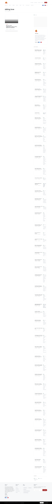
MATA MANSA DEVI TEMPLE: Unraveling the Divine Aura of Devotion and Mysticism (38, 449)
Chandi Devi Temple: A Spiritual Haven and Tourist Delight (38, 357)
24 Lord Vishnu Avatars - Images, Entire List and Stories (38, 191)
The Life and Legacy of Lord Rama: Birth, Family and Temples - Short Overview (38, 431)
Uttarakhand (25, 487)
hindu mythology (26, 492)
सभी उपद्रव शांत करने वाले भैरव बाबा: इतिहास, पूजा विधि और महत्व (38, 304)
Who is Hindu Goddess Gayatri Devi (38, 328)
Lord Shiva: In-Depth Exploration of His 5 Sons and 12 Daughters (38, 312)
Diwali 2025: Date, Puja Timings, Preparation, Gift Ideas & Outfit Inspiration (38, 80)
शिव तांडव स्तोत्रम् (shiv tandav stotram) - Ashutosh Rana (38, 50)
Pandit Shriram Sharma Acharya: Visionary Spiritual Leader (38, 411)
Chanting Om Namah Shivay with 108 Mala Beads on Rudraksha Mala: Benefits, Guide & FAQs (38, 275)
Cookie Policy (22, 502)
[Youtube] (45, 5)
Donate (46, 2)
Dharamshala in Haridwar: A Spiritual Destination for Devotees (38, 199)
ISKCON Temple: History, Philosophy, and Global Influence (38, 321)
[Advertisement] (40, 22)
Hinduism (25, 489)
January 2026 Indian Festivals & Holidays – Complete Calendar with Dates (38, 97)
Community (39, 2)
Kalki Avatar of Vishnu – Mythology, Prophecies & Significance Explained (38, 118)
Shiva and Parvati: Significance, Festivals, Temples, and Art (37, 106)
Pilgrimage (30, 487)
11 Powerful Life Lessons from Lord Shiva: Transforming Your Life (38, 394)
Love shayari (32, 2)
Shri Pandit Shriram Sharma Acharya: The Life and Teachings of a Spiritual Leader (38, 213)
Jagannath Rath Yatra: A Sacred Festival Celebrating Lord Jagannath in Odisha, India (38, 420)
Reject (41, 502)
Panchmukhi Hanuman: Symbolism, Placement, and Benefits (38, 128)
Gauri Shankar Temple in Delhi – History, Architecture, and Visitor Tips (38, 295)
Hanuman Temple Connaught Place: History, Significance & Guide (38, 365)
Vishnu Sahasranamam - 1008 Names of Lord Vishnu (38, 206)
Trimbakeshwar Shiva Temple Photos (38, 239)
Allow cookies (45, 502)
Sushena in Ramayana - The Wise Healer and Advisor (38, 225)
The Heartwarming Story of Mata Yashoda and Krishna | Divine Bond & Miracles (38, 287)
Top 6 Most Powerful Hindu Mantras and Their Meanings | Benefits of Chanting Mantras (38, 146)
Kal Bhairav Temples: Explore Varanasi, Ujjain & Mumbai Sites (38, 375)
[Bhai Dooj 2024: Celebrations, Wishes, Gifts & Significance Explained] (11, 19)
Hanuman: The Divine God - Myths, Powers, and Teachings (38, 136)
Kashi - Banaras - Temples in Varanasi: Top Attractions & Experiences (38, 347)
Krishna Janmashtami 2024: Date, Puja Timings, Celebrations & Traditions (38, 267)
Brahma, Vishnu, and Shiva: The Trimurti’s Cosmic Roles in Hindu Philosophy (38, 384)
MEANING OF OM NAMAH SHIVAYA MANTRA (38, 72)
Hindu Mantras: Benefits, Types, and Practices (38, 459)
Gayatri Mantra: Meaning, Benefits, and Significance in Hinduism (38, 440)
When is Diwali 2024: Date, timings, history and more (38, 402)
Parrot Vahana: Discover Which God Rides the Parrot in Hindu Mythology (38, 169)
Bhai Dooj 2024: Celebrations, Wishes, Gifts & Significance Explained (11, 26)
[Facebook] (42, 5)
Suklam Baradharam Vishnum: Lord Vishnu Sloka (38, 252)
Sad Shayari (35, 2)
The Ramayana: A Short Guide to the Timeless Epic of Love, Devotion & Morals (38, 336)
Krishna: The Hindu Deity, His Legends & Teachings (38, 260)
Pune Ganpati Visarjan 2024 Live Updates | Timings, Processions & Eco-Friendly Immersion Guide (38, 157)
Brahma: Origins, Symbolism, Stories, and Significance (38, 245)
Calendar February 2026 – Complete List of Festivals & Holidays (38, 64)
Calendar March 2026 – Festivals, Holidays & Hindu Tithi (38, 90)
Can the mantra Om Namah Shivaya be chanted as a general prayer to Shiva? (38, 467)
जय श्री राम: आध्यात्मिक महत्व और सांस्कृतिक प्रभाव (38, 184)
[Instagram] (44, 5)
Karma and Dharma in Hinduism (37, 233)
